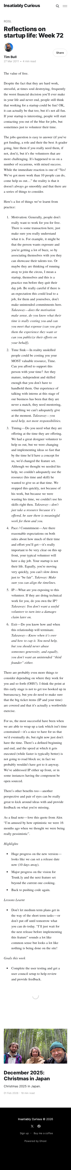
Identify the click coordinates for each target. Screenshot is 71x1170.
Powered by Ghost (35, 1140)
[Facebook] (39, 1126)
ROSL (8, 21)
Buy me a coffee (43, 1133)
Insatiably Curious (22, 6)
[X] (32, 1126)
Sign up (24, 1133)
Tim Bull (10, 57)
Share (60, 52)
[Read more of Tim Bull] (8, 47)
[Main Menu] (65, 6)
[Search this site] (58, 6)
